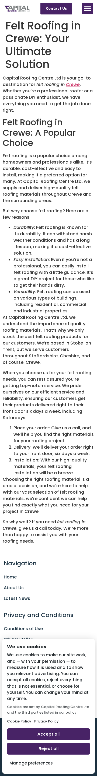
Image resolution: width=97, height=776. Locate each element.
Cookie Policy (19, 721)
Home (10, 577)
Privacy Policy (46, 721)
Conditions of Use (23, 629)
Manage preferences (31, 763)
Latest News (17, 598)
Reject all (48, 748)
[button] (87, 8)
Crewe (73, 84)
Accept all (48, 734)
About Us (14, 588)
